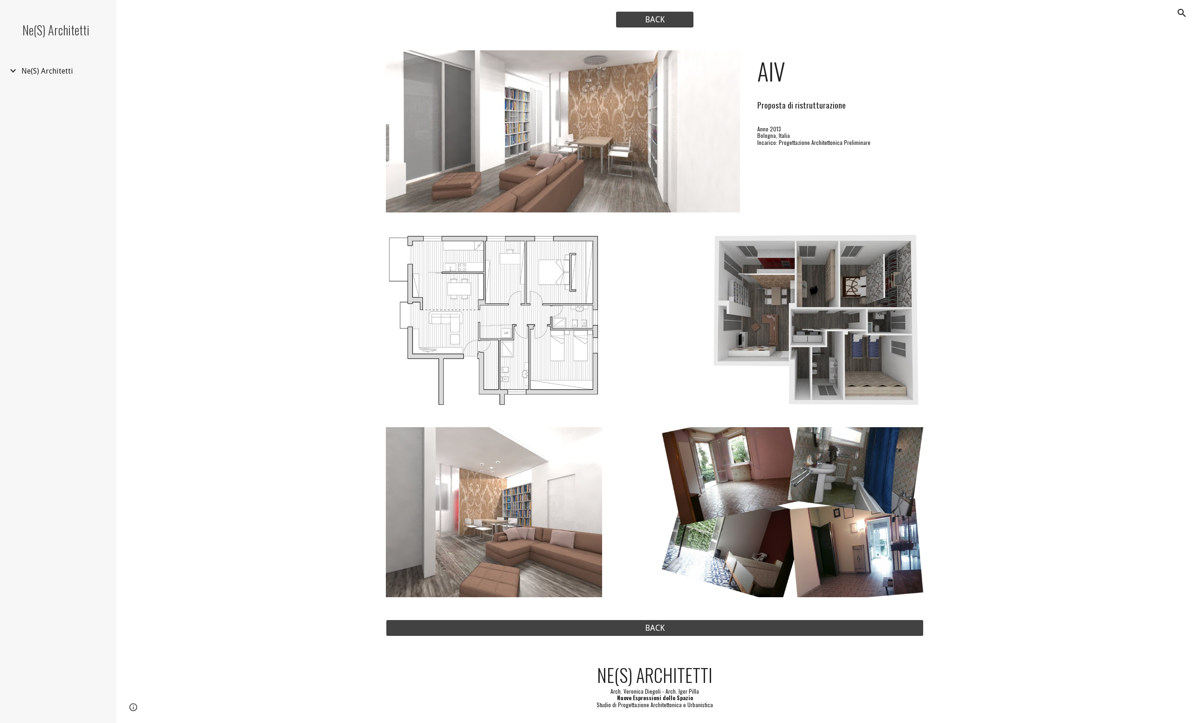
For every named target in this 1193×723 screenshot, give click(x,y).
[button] (1182, 13)
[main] (839, 71)
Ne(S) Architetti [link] (47, 71)
